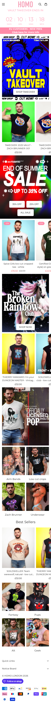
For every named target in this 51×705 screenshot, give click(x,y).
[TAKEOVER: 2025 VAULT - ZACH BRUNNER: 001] (18, 122)
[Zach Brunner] (13, 497)
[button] (46, 4)
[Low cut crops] (37, 461)
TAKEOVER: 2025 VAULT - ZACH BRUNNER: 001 (18, 147)
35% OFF (17, 204)
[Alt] (13, 632)
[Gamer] (37, 632)
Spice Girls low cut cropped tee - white (18, 265)
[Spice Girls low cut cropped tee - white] (18, 240)
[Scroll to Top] (46, 690)
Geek (37, 650)
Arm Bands (13, 479)
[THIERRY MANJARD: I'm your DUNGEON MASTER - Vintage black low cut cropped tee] (18, 353)
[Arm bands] (13, 461)
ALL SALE (26, 212)
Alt (13, 650)
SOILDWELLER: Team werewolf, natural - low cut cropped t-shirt (18, 573)
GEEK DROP (25, 440)
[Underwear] (37, 497)
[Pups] (37, 597)
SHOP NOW (25, 327)
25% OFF (34, 204)
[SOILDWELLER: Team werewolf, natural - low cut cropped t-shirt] (18, 547)
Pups (37, 614)
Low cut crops (37, 479)
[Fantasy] (13, 597)
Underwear (37, 514)
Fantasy (13, 614)
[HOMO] (25, 4)
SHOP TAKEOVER (25, 92)
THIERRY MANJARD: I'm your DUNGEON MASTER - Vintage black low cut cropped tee (18, 379)
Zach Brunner (13, 514)
